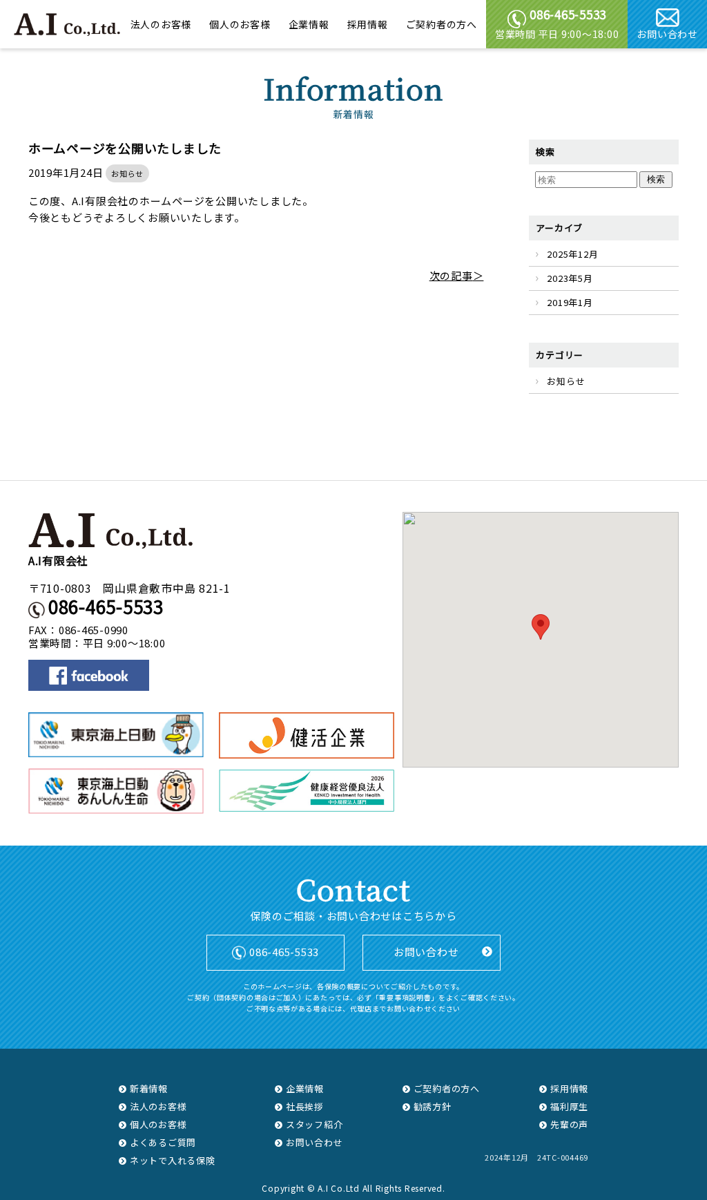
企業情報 (309, 24)
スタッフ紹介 (314, 1124)
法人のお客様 (161, 24)
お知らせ (127, 173)
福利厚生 (569, 1106)
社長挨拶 (305, 1106)
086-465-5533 (106, 606)
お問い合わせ (667, 33)
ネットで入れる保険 (172, 1160)
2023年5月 (569, 278)
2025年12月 (572, 253)
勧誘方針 (433, 1106)
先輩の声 (569, 1124)
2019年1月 (569, 302)
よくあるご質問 (163, 1142)
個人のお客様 (240, 24)
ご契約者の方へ (441, 24)
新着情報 (149, 1088)
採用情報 (367, 24)
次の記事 (451, 275)
